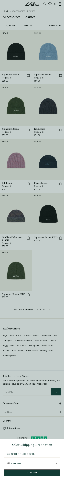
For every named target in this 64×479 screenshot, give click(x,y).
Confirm (32, 473)
